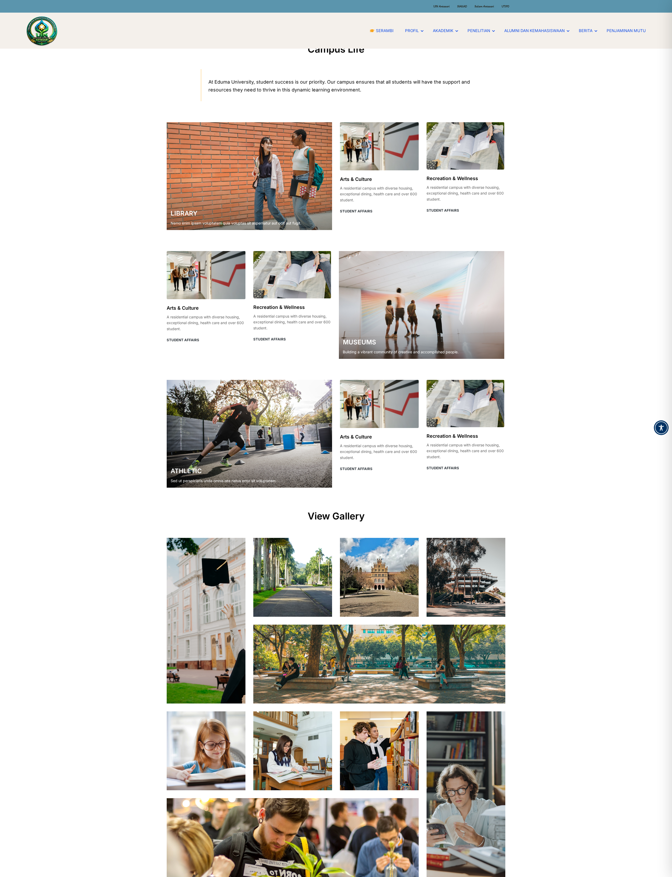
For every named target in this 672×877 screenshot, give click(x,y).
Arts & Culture (356, 179)
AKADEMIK (443, 30)
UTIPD (505, 6)
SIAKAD (462, 6)
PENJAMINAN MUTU (626, 30)
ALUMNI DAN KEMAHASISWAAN (534, 30)
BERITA (585, 30)
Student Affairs (356, 211)
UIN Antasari (441, 6)
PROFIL (412, 30)
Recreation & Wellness (452, 178)
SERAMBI (384, 30)
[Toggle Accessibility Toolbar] (661, 428)
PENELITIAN (479, 30)
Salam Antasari (484, 6)
